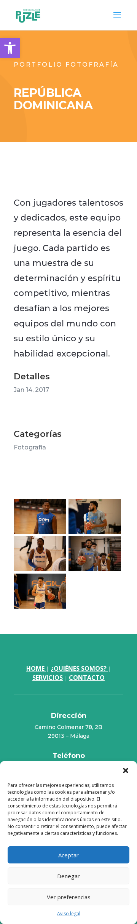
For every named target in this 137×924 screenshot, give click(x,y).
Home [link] (36, 668)
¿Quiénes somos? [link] (79, 668)
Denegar (68, 876)
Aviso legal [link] (68, 913)
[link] (10, 48)
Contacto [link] (87, 677)
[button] (125, 770)
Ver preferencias (69, 897)
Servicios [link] (47, 677)
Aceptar (68, 855)
